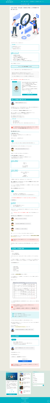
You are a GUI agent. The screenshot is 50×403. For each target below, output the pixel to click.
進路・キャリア (42, 1)
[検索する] (43, 385)
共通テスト (27, 1)
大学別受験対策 (32, 1)
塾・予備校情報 (37, 1)
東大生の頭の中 (9, 2)
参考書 (24, 1)
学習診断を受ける (24, 361)
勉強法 (22, 1)
